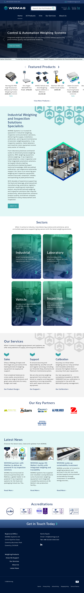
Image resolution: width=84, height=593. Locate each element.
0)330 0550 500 (53, 540)
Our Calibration (62, 389)
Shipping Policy (65, 586)
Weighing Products (12, 554)
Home (20, 16)
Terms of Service (75, 586)
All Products (31, 16)
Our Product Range (11, 389)
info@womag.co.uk (52, 537)
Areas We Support (12, 558)
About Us (63, 16)
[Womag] (14, 8)
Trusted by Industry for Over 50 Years (14, 59)
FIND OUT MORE (14, 46)
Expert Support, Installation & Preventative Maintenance (50, 59)
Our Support (35, 389)
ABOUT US (13, 206)
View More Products (42, 101)
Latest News (13, 439)
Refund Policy (55, 586)
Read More (8, 490)
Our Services (51, 16)
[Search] (54, 8)
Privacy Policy (46, 586)
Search (39, 586)
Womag (11, 581)
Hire (40, 16)
